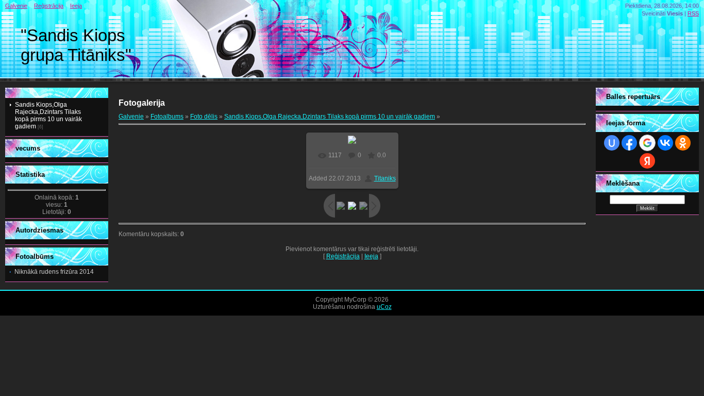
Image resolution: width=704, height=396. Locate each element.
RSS (693, 13)
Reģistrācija (48, 6)
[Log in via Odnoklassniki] (683, 143)
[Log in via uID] (611, 143)
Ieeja (76, 6)
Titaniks (385, 178)
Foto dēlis (203, 116)
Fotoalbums (166, 116)
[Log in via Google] (647, 143)
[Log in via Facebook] (629, 143)
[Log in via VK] (665, 143)
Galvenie (16, 6)
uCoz (384, 306)
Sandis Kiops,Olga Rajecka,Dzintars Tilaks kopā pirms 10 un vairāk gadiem (48, 115)
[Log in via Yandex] (647, 161)
